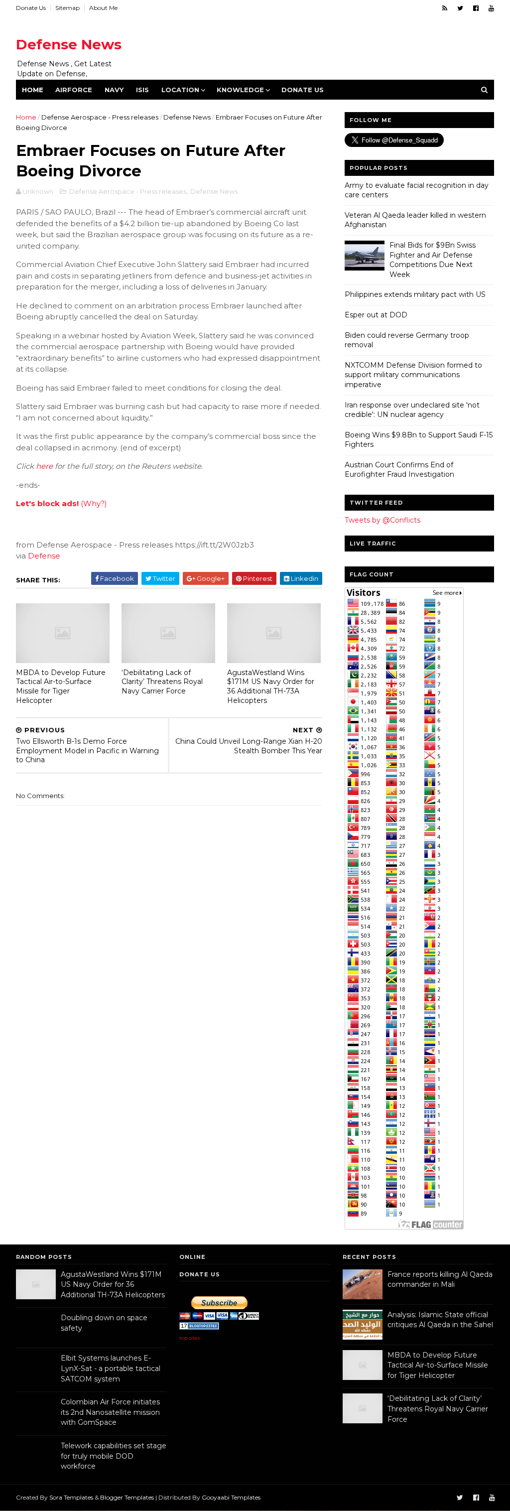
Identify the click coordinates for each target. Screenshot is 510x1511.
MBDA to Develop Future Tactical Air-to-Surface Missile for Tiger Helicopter (61, 686)
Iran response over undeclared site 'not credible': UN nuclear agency (412, 410)
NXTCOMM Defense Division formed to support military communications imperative (413, 375)
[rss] (444, 8)
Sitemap (67, 7)
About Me (103, 7)
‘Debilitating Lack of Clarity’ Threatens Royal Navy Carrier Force (162, 681)
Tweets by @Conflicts (382, 520)
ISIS (142, 90)
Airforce (73, 90)
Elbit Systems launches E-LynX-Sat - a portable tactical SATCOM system (110, 1368)
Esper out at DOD (376, 314)
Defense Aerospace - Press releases (99, 117)
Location (180, 90)
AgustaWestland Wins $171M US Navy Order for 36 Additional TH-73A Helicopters (270, 686)
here (44, 466)
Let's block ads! (47, 503)
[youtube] (491, 8)
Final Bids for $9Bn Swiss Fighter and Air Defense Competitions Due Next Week (432, 260)
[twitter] (460, 8)
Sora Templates (71, 1497)
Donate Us (31, 7)
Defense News (69, 44)
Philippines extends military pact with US (415, 294)
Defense (44, 555)
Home (32, 90)
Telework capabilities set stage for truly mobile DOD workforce (113, 1456)
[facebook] (476, 8)
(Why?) (94, 503)
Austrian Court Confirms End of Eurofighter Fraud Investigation (399, 469)
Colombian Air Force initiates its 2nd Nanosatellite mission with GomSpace (110, 1412)
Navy (114, 90)
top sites (189, 1338)
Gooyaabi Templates (231, 1497)
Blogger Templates (127, 1497)
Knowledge (240, 90)
